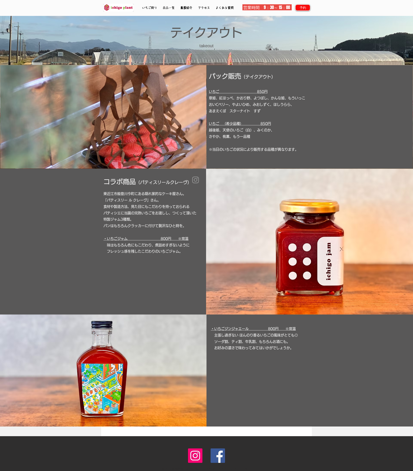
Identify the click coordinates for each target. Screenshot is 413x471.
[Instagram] (195, 179)
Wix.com (200, 469)
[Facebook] (218, 455)
